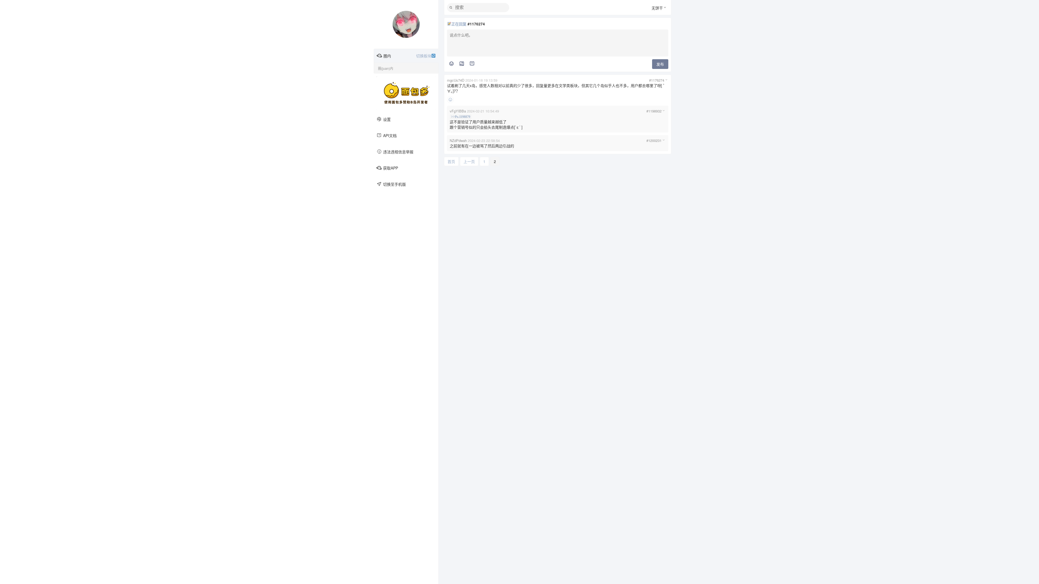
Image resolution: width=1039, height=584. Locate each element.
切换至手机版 (394, 184)
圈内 (407, 55)
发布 (660, 64)
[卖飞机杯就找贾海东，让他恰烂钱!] (406, 93)
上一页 (469, 161)
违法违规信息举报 (398, 151)
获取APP (390, 168)
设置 (387, 119)
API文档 (390, 135)
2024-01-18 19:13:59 (481, 80)
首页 (451, 161)
